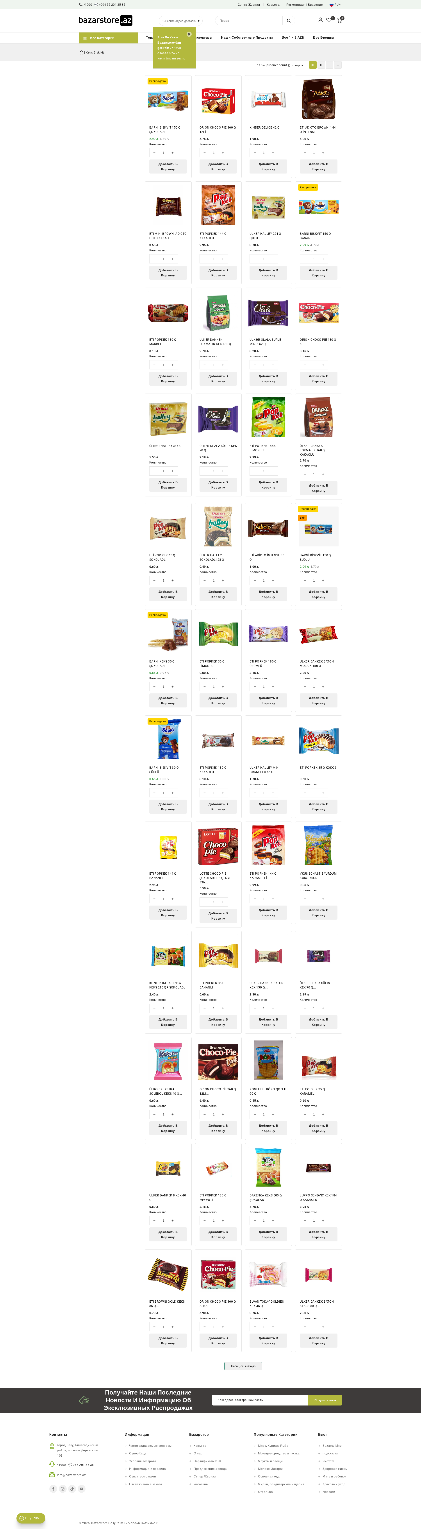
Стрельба (265, 1491)
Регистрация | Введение (304, 4)
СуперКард (137, 1453)
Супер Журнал (249, 4)
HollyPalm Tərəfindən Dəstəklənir (133, 1523)
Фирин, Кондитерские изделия (281, 1484)
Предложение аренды (210, 1468)
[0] (328, 20)
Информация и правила (147, 1468)
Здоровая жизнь (335, 1468)
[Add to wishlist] (185, 81)
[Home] (81, 52)
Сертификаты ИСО (208, 1461)
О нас (198, 1453)
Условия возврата (142, 1461)
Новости (329, 1491)
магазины (201, 1484)
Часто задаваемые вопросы (150, 1445)
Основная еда (269, 1476)
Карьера (273, 4)
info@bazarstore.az (71, 1475)
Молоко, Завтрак (270, 1468)
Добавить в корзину (168, 166)
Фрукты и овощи (270, 1461)
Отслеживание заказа (145, 1484)
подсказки (330, 1453)
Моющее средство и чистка (279, 1453)
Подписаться (325, 1400)
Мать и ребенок (334, 1476)
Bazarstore (99, 1523)
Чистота (329, 1461)
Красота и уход (334, 1484)
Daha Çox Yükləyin (243, 1366)
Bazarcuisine (332, 1445)
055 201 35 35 (83, 1464)
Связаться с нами (142, 1476)
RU (336, 4)
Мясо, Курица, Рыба (273, 1445)
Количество (158, 144)
